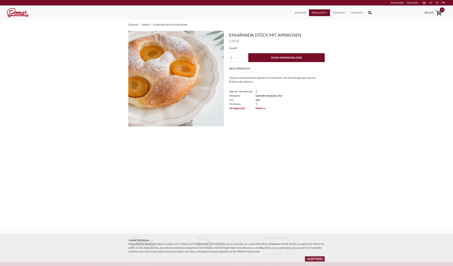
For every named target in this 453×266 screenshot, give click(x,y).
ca (430, 2)
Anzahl (233, 48)
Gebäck (146, 24)
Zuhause (300, 12)
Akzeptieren (314, 259)
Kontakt (357, 12)
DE (424, 2)
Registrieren (397, 3)
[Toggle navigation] (370, 12)
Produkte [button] (318, 12)
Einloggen (412, 3)
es (437, 2)
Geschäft (339, 12)
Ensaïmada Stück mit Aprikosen (170, 24)
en (443, 2)
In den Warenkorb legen (286, 57)
